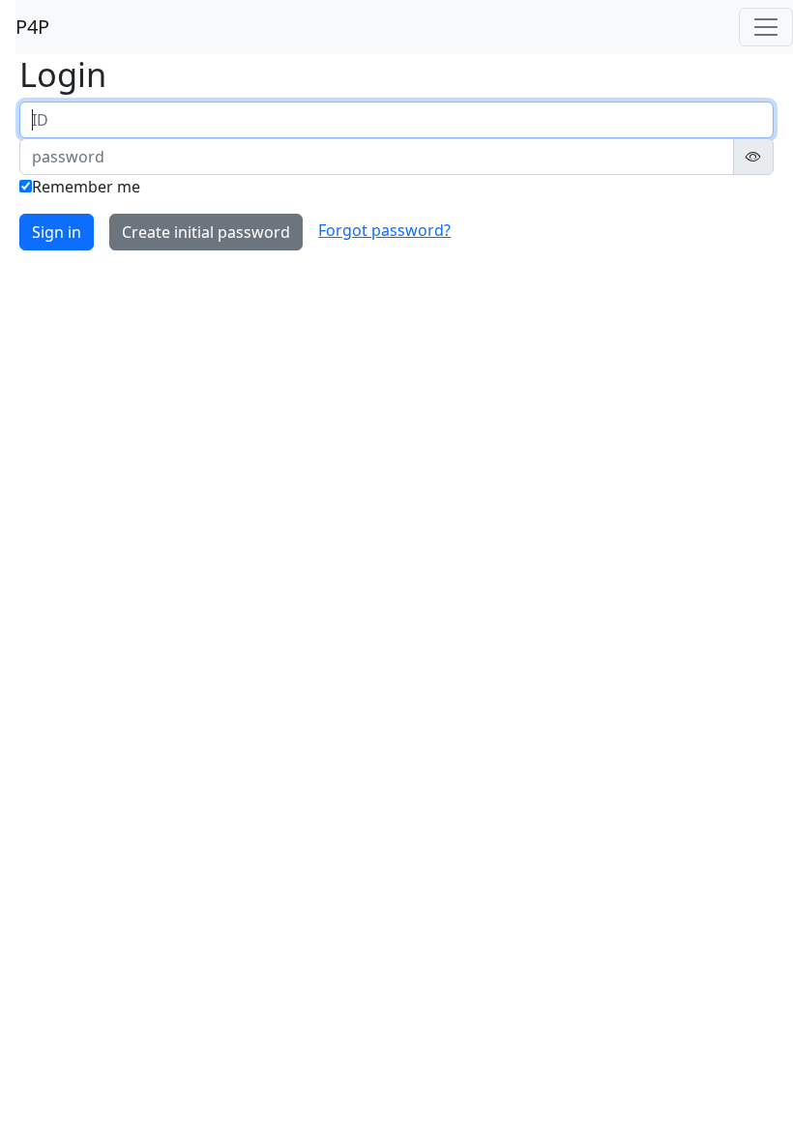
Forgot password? (384, 230)
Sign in (56, 232)
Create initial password (206, 232)
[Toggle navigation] (766, 27)
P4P (32, 27)
